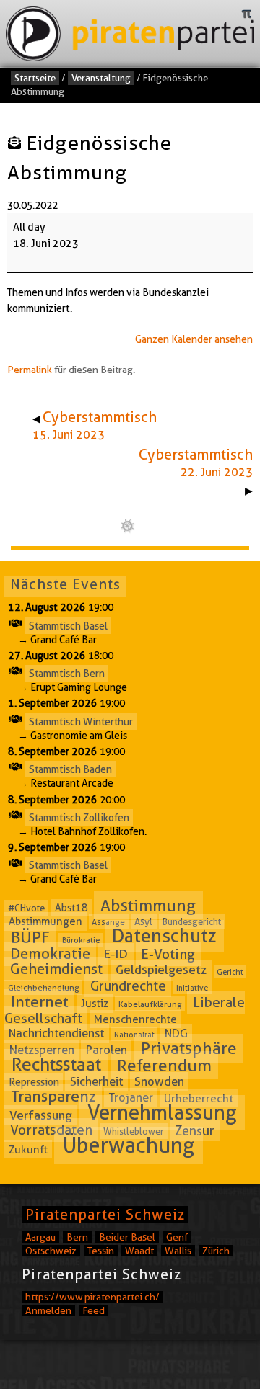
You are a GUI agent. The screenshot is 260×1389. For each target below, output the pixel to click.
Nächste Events (65, 584)
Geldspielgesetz (161, 970)
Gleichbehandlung (43, 987)
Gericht (230, 971)
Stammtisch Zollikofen (79, 817)
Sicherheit (96, 1081)
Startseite (35, 78)
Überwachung (129, 1145)
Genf (177, 1237)
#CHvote (26, 908)
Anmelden (48, 1310)
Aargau (40, 1237)
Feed (93, 1310)
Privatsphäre (189, 1048)
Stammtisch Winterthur (81, 721)
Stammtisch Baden (70, 769)
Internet (40, 1002)
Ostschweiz (51, 1250)
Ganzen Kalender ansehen (194, 339)
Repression (34, 1082)
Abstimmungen (45, 921)
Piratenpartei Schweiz (105, 1214)
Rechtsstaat (56, 1065)
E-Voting (168, 954)
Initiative (192, 988)
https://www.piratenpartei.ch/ (92, 1297)
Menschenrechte (135, 1018)
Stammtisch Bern (67, 673)
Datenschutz (164, 935)
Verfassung (40, 1115)
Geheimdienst (56, 969)
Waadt (139, 1250)
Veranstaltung (101, 78)
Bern (77, 1237)
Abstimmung (148, 906)
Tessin (100, 1250)
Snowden (159, 1082)
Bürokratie (81, 939)
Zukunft (28, 1149)
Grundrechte (128, 986)
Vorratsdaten (51, 1130)
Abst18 (71, 908)
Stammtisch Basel (68, 625)
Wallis (178, 1250)
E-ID (115, 954)
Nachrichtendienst (56, 1033)
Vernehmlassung (162, 1112)
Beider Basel (127, 1237)
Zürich (216, 1250)
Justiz (94, 1003)
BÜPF (30, 936)
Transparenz (53, 1096)
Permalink (29, 369)
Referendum (164, 1065)
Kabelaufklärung (150, 1004)
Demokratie (50, 954)
